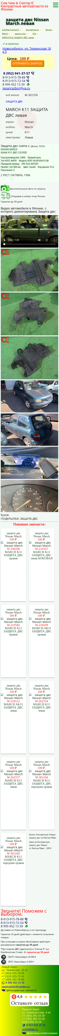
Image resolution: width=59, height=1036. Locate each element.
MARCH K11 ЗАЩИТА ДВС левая (18, 37)
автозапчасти (32, 30)
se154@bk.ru (30, 1029)
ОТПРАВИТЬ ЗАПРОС (27, 63)
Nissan (48, 30)
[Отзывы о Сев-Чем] (29, 1005)
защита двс (20, 34)
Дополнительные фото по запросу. (27, 188)
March (5, 34)
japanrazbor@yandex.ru (16, 986)
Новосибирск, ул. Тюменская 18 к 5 (27, 50)
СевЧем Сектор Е (11, 30)
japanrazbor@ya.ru (16, 88)
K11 (34, 34)
